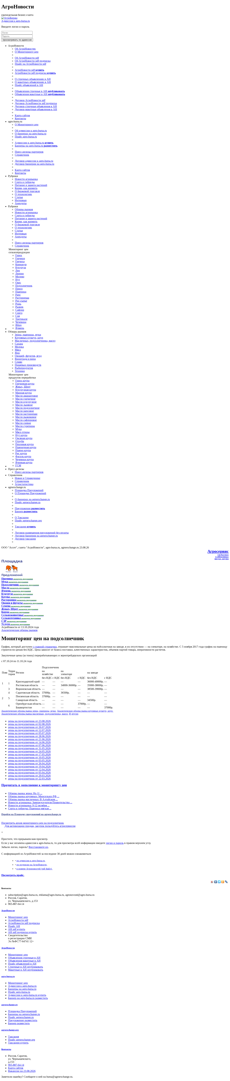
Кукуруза (20, 267)
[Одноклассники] (223, 882)
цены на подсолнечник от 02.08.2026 (29, 724)
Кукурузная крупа (25, 389)
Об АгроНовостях (25, 48)
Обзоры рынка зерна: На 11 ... (25, 793)
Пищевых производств (28, 365)
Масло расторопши (26, 414)
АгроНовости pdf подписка (35, 73)
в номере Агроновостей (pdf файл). (35, 868)
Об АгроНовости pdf (27, 57)
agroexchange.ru (9, 1004)
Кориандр (21, 264)
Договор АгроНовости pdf (30, 100)
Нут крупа (21, 435)
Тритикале (21, 319)
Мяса (18, 349)
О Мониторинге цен (26, 51)
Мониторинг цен (18, 917)
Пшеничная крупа (25, 447)
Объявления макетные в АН (40, 94)
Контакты (20, 118)
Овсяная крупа (23, 438)
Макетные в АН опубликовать (25, 969)
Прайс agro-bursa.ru (26, 136)
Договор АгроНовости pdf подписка (36, 103)
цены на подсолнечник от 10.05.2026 (29, 757)
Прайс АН (14, 926)
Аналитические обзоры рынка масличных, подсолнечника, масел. (34, 713)
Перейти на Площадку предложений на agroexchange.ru (31, 814)
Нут (17, 279)
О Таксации (22, 517)
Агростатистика (24, 484)
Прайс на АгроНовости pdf (30, 63)
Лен (17, 270)
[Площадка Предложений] (11, 575)
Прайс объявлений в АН (29, 85)
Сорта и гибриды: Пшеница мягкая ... (29, 808)
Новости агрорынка (26, 179)
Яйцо (18, 325)
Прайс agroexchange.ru (27, 502)
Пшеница (20, 291)
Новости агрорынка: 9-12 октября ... (29, 805)
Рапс (18, 294)
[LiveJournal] (226, 882)
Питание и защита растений (31, 185)
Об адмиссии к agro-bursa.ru (31, 130)
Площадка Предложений (29, 490)
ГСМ (18, 465)
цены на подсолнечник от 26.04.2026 (29, 763)
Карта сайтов (22, 115)
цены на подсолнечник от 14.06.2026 (29, 742)
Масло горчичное (25, 398)
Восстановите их (38, 847)
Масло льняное (24, 404)
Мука (18, 429)
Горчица (20, 258)
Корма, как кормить (26, 188)
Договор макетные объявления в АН (36, 109)
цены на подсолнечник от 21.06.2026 (29, 739)
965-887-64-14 (16, 1064)
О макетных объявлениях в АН (33, 82)
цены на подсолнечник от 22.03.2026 (29, 778)
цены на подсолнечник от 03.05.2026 (29, 760)
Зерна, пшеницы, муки (28, 334)
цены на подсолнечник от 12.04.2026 (29, 769)
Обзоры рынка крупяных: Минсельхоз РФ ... (33, 796)
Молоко (19, 276)
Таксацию (25, 526)
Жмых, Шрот (22, 386)
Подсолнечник (23, 285)
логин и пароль (115, 843)
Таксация (13, 1036)
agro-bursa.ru (8, 976)
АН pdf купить (16, 929)
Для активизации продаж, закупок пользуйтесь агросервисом (39, 826)
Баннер (26, 511)
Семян (18, 362)
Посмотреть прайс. (12, 875)
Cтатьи (19, 197)
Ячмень (19, 328)
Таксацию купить (18, 1042)
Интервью (21, 200)
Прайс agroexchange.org (28, 520)
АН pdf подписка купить (22, 932)
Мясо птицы (22, 432)
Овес (18, 282)
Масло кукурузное (26, 401)
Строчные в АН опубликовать (25, 966)
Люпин (19, 273)
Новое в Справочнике (27, 478)
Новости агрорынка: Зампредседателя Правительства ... (40, 802)
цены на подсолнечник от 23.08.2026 (29, 721)
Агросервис (218, 551)
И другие (73, 713)
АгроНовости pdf (29, 70)
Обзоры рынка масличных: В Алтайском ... (33, 799)
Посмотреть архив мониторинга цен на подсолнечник (32, 823)
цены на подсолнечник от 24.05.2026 (29, 751)
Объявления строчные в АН (40, 91)
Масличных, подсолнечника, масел (35, 340)
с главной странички (45, 646)
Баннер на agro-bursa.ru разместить (28, 998)
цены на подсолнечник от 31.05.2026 (29, 748)
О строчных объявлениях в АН (33, 79)
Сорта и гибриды (25, 182)
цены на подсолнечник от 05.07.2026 (29, 733)
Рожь (18, 303)
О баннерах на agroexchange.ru (32, 499)
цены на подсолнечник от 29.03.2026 (29, 775)
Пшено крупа (23, 450)
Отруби (19, 441)
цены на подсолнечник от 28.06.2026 (29, 736)
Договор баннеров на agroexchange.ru (36, 535)
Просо (19, 288)
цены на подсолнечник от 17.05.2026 (29, 754)
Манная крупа (23, 392)
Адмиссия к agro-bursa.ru (15, 21)
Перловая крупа (24, 444)
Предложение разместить (22, 1020)
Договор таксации (25, 538)
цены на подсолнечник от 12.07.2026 (29, 730)
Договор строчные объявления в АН (36, 106)
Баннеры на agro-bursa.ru (36, 145)
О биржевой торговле (27, 191)
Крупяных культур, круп (29, 337)
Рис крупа (21, 453)
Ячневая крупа (23, 462)
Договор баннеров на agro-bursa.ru (34, 163)
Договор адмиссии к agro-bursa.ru (34, 160)
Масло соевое (23, 423)
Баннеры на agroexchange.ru (24, 1014)
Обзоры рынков (24, 209)
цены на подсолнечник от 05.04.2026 (29, 772)
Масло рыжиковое (25, 417)
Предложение (30, 508)
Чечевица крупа (24, 459)
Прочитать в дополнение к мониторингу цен (34, 785)
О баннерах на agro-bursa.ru (30, 133)
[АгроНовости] (9, 18)
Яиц (17, 352)
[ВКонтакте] (216, 882)
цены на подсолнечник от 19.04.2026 (29, 766)
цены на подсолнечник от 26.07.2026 (29, 727)
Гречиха (20, 261)
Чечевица (20, 322)
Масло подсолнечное (27, 407)
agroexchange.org (10, 1030)
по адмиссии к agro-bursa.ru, (31, 860)
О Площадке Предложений (30, 493)
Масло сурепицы (25, 426)
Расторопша (22, 297)
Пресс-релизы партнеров (29, 151)
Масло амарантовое (26, 395)
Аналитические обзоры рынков (19, 630)
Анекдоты (21, 203)
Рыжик (19, 306)
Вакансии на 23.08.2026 (22, 1071)
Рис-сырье (21, 300)
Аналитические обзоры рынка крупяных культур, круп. (85, 711)
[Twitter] (219, 882)
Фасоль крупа (23, 456)
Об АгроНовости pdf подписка (33, 60)
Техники (20, 371)
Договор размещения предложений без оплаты (42, 532)
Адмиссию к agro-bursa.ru (34, 142)
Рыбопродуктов (24, 368)
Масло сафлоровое (26, 420)
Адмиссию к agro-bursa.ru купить (27, 995)
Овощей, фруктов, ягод (28, 355)
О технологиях (23, 194)
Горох (18, 255)
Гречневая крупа (24, 383)
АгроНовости (8, 910)
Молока (19, 346)
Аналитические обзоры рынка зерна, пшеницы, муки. (28, 711)
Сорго (18, 313)
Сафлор (19, 309)
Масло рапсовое (24, 411)
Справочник (22, 154)
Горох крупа (22, 380)
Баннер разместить (19, 1023)
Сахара (19, 343)
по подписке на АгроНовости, (32, 864)
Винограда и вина (25, 358)
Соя (17, 316)
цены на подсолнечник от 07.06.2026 (29, 745)
